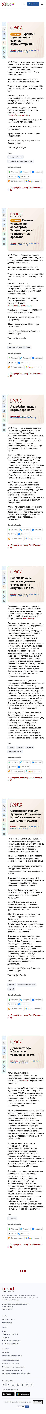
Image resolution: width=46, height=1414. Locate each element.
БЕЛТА (26, 1080)
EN (19, 1407)
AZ (23, 1407)
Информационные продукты (12, 1355)
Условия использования (10, 1364)
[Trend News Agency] (8, 1289)
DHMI (28, 347)
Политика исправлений (10, 1344)
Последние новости (8, 1319)
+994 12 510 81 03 (7, 1306)
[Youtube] (18, 1385)
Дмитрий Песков (15, 751)
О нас (4, 1331)
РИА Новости (28, 619)
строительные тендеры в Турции (21, 161)
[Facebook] (8, 1385)
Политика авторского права (12, 1370)
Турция (11, 984)
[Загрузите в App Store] (8, 1394)
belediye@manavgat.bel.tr (18, 115)
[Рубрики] (42, 4)
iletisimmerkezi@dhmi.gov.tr (19, 305)
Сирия (11, 747)
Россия (20, 747)
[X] (13, 1385)
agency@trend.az (7, 1309)
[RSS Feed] (32, 1385)
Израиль (30, 747)
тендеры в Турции (15, 157)
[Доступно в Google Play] (23, 1394)
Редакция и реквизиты (10, 1334)
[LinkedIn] (27, 1385)
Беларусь (12, 1218)
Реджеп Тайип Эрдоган (26, 984)
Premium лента (7, 1323)
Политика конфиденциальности (13, 1367)
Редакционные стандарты (11, 1341)
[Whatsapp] (4, 1385)
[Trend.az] (8, 4)
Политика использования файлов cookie (16, 1373)
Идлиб (11, 989)
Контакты (5, 1337)
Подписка (5, 1352)
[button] (4, 24)
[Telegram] (22, 1385)
